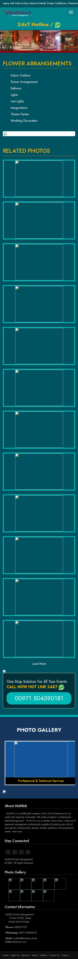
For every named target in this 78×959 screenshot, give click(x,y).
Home (5, 955)
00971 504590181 (39, 698)
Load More (39, 664)
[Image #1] (39, 133)
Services (25, 955)
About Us (15, 955)
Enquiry (65, 955)
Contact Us (54, 955)
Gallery (43, 955)
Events (35, 955)
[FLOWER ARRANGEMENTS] (39, 179)
